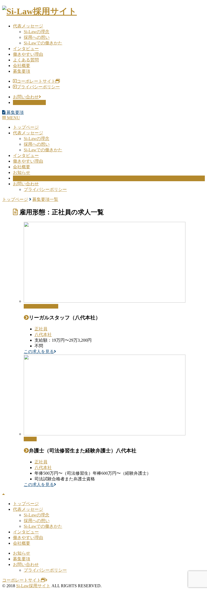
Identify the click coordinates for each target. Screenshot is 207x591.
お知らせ (21, 172)
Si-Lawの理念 (36, 31)
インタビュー (26, 48)
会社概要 (21, 65)
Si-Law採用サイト (33, 585)
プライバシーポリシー (38, 87)
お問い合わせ (26, 97)
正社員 (40, 329)
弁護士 (30, 439)
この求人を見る (39, 351)
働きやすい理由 (28, 54)
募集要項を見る (28, 102)
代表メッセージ (28, 26)
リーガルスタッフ (41, 306)
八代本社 (43, 334)
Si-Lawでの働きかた (43, 43)
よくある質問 (26, 60)
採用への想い (37, 37)
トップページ (26, 127)
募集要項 (21, 71)
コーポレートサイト (36, 81)
